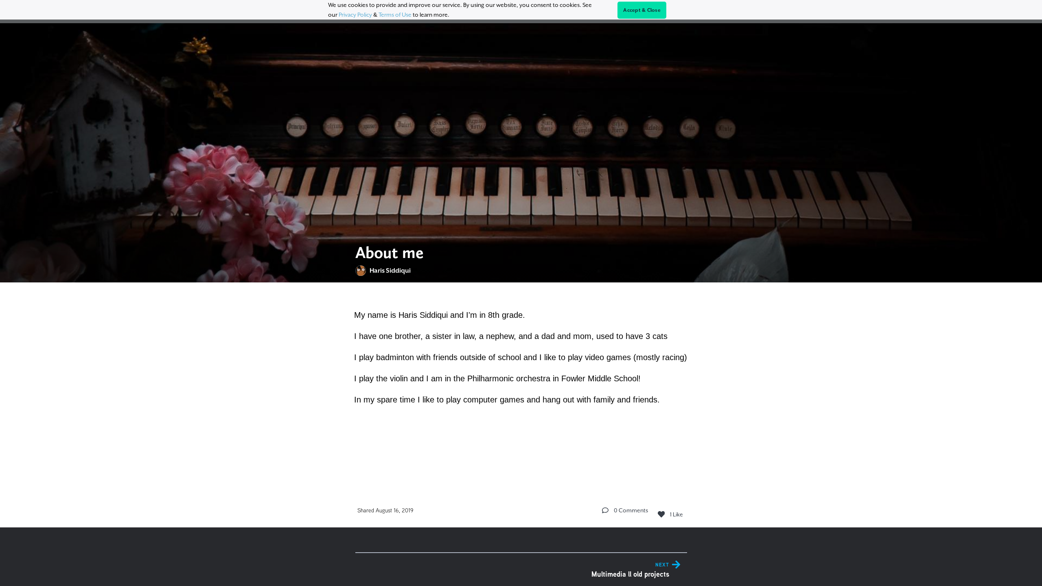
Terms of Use (395, 14)
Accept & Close (642, 10)
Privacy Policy (355, 14)
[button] (605, 510)
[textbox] (521, 356)
